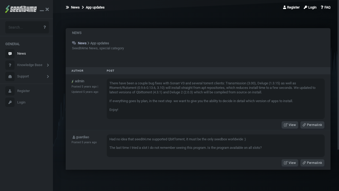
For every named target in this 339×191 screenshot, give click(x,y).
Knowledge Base (29, 65)
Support (23, 76)
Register (23, 91)
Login (21, 102)
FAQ (327, 7)
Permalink (314, 125)
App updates (95, 7)
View (292, 125)
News (21, 53)
